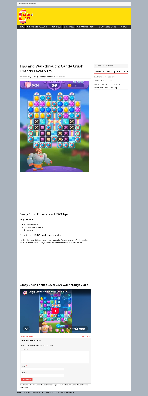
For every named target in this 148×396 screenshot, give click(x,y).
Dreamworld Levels (107, 27)
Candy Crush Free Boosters (104, 77)
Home (21, 27)
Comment (24, 349)
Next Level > (86, 336)
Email (23, 373)
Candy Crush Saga (33, 77)
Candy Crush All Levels (37, 27)
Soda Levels (56, 27)
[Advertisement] (74, 47)
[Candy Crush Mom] (74, 16)
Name (23, 366)
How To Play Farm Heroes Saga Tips (107, 84)
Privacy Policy (68, 392)
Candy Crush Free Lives (103, 80)
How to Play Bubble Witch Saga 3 (106, 88)
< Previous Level (26, 336)
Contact (123, 27)
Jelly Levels (69, 27)
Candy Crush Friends (86, 27)
